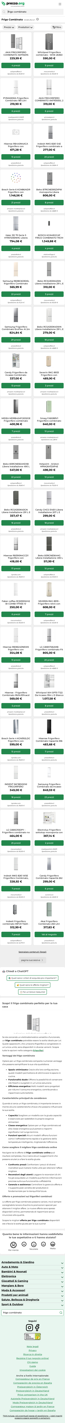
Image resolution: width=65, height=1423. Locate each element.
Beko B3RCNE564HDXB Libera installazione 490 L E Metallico (16, 465)
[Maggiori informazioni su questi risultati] (37, 19)
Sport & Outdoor (12, 1304)
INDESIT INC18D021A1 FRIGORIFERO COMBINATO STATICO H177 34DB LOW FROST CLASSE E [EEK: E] (15, 785)
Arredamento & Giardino (18, 1262)
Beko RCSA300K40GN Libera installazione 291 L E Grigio (16, 511)
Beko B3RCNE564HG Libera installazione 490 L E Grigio (49, 556)
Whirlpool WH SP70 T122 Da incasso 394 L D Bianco (49, 694)
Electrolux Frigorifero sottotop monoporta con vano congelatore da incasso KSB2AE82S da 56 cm (49, 831)
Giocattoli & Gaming (15, 1280)
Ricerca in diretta (32, 1354)
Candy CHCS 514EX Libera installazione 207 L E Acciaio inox (49, 511)
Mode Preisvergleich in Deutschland (33, 1402)
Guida (32, 1366)
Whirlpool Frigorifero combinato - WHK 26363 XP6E (49, 53)
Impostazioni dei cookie (33, 1370)
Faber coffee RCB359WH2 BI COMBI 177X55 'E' (16, 602)
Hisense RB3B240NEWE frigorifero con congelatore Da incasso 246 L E (16, 648)
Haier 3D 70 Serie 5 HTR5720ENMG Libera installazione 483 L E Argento (16, 236)
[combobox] (34, 12)
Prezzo (7, 27)
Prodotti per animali (15, 1294)
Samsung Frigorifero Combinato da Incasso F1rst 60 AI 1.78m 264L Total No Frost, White (49, 785)
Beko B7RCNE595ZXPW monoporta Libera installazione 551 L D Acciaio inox (49, 190)
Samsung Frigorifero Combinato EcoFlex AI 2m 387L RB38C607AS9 (16, 328)
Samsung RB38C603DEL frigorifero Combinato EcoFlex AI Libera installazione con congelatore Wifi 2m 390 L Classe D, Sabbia (16, 282)
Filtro (58, 27)
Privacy (33, 1350)
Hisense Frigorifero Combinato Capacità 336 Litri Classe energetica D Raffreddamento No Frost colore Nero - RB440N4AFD (49, 739)
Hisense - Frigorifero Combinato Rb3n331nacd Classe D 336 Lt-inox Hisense (15, 694)
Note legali (33, 1346)
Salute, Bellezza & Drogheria (20, 1299)
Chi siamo (32, 1362)
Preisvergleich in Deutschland (32, 1390)
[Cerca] (4, 12)
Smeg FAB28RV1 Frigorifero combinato (49, 419)
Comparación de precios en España (32, 1383)
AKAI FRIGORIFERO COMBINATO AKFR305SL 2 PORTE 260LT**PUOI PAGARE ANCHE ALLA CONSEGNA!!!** (49, 99)
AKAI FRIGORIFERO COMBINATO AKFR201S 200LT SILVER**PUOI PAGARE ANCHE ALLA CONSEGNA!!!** (15, 53)
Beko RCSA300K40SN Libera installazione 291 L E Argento (49, 282)
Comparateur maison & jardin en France (32, 1406)
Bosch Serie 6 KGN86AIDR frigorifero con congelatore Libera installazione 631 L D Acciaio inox (16, 190)
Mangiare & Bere (13, 1285)
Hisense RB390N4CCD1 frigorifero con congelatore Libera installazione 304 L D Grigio (15, 556)
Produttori (24, 27)
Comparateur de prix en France (33, 1379)
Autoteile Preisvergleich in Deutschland (32, 1398)
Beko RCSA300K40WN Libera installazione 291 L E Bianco (49, 328)
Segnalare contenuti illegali (32, 952)
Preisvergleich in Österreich (32, 1387)
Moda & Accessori (13, 1290)
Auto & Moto (10, 1266)
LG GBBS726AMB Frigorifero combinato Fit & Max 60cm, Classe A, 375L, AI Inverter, (49, 648)
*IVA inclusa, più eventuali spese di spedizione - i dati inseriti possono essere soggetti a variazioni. (32, 1417)
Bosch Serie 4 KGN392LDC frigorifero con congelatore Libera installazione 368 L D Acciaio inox (16, 739)
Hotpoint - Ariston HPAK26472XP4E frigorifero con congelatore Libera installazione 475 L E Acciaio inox (49, 465)
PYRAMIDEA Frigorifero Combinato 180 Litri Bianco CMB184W (16, 99)
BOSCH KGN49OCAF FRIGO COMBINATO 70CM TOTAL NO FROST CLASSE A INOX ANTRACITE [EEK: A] (49, 236)
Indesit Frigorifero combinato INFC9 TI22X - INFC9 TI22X (16, 922)
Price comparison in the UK (33, 1394)
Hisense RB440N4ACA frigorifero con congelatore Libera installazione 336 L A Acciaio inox (16, 145)
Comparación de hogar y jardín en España (32, 1410)
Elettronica (9, 1276)
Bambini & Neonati (14, 1271)
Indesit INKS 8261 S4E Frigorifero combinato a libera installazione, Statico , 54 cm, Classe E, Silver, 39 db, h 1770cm (49, 145)
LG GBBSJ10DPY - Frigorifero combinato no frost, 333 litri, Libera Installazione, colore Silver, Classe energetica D (16, 831)
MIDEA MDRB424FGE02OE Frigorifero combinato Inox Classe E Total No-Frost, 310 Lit (16, 419)
